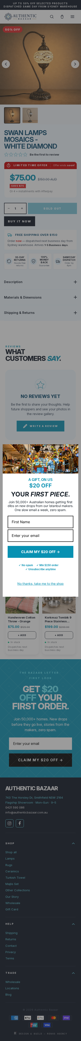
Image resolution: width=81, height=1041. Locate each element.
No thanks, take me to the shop (40, 583)
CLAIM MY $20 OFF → (40, 552)
